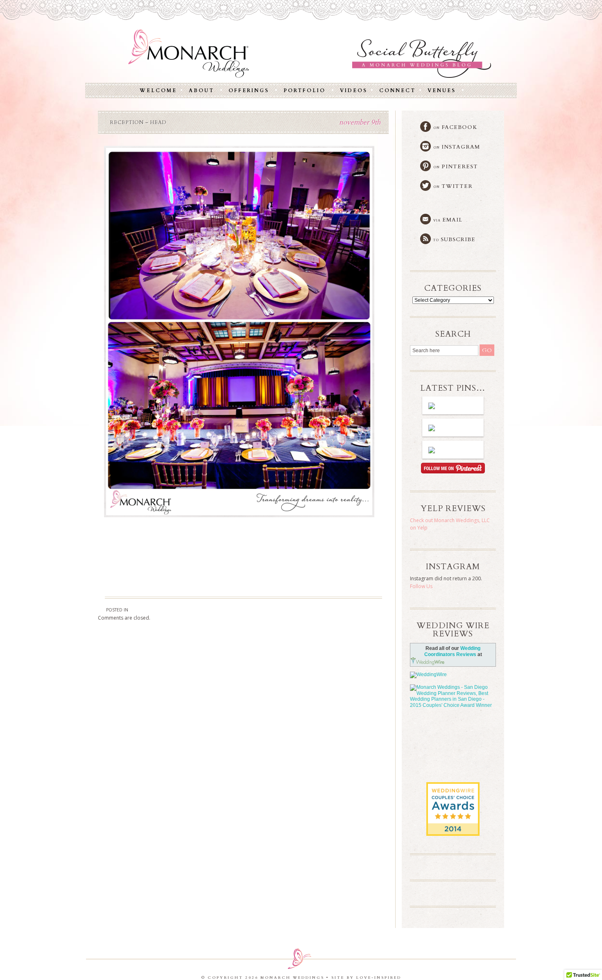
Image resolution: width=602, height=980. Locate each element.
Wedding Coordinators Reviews (452, 651)
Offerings (249, 90)
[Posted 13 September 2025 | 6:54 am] (453, 428)
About (201, 90)
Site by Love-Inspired (366, 977)
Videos (353, 90)
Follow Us (421, 586)
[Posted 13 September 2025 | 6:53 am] (453, 450)
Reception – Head (138, 122)
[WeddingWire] (453, 675)
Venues (442, 90)
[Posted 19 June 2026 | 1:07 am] (453, 405)
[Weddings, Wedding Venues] (453, 789)
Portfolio (304, 90)
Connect (397, 90)
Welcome (158, 90)
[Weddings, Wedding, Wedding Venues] (453, 734)
